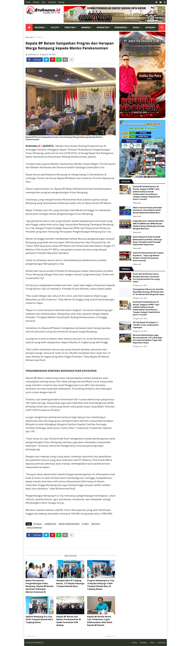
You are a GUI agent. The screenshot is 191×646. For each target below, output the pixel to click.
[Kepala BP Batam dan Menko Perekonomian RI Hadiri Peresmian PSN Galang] (70, 605)
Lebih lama (109, 636)
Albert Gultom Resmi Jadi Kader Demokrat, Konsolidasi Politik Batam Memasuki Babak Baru (147, 210)
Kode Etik (52, 2)
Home (28, 2)
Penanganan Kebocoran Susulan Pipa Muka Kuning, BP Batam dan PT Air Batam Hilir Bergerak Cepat (148, 291)
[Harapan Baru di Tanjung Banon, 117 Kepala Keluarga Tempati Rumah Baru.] (70, 569)
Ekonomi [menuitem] (150, 27)
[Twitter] (46, 59)
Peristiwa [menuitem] (70, 27)
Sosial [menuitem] (136, 27)
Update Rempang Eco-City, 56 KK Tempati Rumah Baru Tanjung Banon (39, 619)
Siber (44, 2)
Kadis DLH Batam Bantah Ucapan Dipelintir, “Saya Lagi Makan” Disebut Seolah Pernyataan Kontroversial (148, 256)
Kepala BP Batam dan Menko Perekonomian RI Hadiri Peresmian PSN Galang (68, 620)
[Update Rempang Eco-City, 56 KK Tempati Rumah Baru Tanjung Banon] (40, 605)
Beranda (29, 37)
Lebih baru (31, 636)
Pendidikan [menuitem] (121, 27)
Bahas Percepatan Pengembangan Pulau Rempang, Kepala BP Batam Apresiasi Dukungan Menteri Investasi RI (40, 586)
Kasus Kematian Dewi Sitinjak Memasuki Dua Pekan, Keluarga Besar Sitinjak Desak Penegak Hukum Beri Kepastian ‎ (147, 241)
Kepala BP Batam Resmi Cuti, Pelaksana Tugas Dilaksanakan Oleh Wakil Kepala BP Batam (99, 620)
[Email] (65, 59)
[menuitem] (29, 27)
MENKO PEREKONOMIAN (69, 524)
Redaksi (36, 2)
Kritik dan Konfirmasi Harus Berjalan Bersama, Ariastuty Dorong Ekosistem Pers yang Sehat (146, 278)
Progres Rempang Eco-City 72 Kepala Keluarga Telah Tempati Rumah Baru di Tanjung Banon (100, 584)
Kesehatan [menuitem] (103, 27)
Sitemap (61, 2)
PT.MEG (85, 524)
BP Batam (39, 37)
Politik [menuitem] (55, 27)
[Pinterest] (52, 59)
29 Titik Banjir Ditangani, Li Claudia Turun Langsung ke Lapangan (146, 325)
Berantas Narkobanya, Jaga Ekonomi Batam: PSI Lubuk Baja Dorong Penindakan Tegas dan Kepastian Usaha (147, 339)
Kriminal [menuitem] (86, 27)
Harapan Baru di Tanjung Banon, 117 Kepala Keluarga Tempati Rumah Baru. (70, 583)
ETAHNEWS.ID (37, 642)
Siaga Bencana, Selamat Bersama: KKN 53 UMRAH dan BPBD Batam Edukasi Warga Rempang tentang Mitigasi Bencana (148, 225)
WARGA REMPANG (34, 527)
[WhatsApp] (59, 59)
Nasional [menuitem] (40, 27)
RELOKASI (96, 524)
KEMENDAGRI (50, 524)
